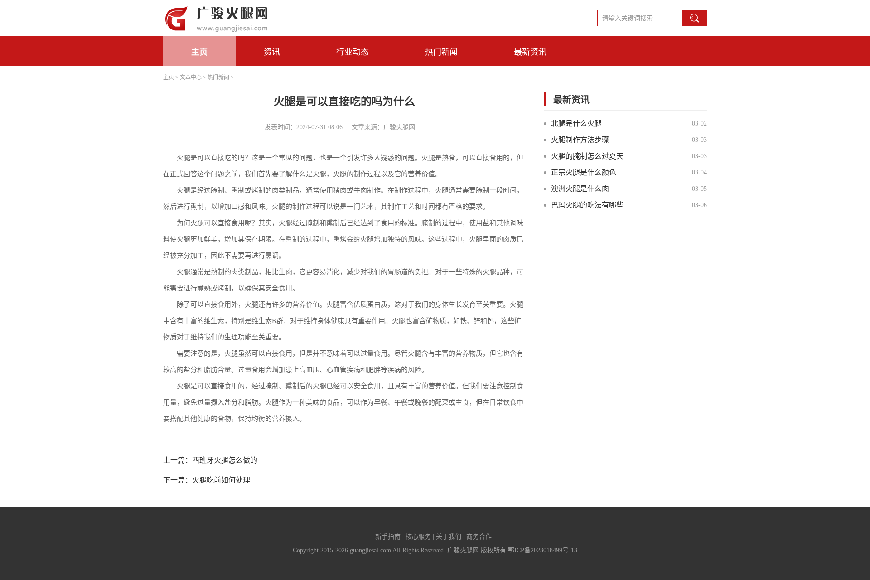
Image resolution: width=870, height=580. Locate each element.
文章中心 (191, 77)
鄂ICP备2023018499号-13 (542, 550)
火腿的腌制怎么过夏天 (587, 156)
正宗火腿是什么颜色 (583, 172)
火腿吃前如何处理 (221, 480)
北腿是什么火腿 (576, 123)
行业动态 (352, 52)
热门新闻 (441, 52)
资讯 (272, 52)
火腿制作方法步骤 (580, 140)
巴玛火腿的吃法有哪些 (587, 205)
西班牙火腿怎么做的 (224, 460)
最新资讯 (530, 52)
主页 (199, 52)
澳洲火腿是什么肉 (580, 189)
